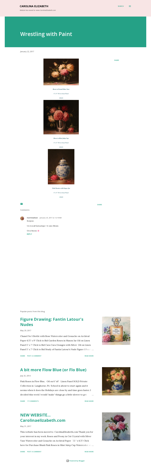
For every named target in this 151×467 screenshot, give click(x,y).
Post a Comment (34, 356)
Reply (29, 234)
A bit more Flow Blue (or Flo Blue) (53, 369)
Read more (89, 356)
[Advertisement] (57, 282)
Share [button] (116, 60)
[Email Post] (21, 205)
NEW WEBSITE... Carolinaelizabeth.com (42, 417)
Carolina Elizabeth (34, 6)
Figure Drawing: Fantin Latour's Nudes (51, 322)
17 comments (33, 401)
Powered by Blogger (77, 461)
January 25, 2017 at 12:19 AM (51, 218)
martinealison (32, 218)
